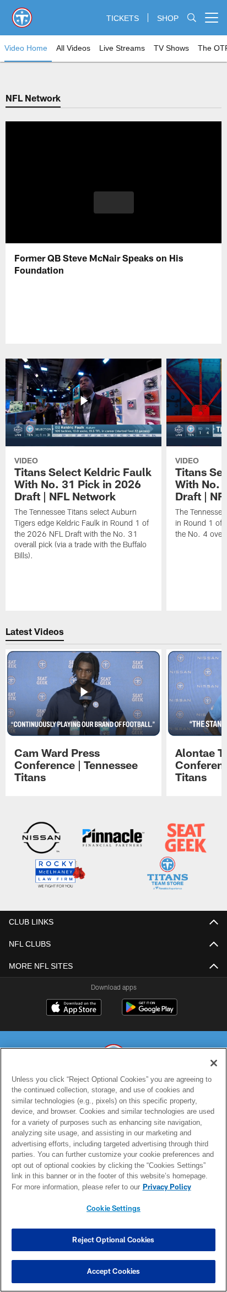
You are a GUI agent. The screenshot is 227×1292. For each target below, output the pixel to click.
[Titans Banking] (113, 839)
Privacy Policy (167, 1186)
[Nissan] (41, 839)
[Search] (191, 17)
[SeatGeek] (185, 839)
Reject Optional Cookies (113, 1239)
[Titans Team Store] (167, 875)
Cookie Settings (113, 1208)
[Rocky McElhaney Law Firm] (59, 875)
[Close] (214, 1063)
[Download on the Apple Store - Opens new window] (74, 1008)
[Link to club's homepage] (22, 13)
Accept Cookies (113, 1271)
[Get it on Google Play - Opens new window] (150, 1013)
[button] (114, 209)
